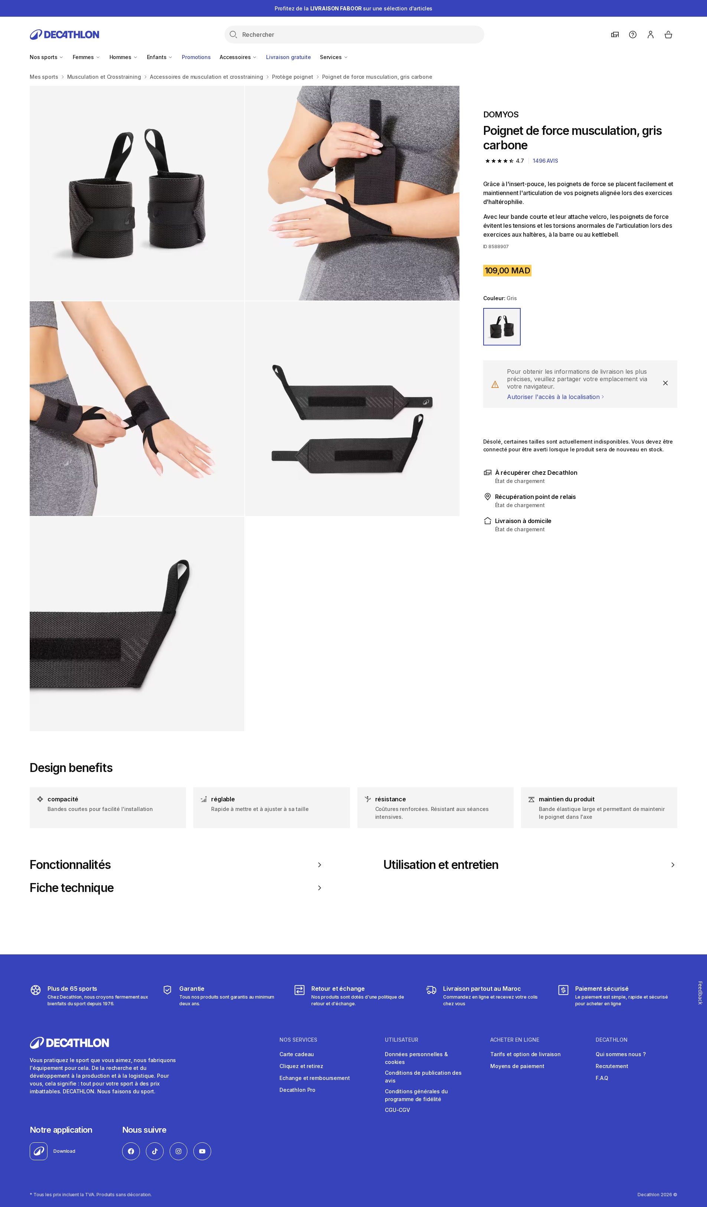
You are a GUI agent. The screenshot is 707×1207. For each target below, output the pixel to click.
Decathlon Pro (297, 1090)
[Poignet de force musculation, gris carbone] (137, 193)
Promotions (196, 57)
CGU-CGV (397, 1110)
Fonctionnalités (70, 865)
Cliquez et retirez (301, 1066)
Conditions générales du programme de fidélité (416, 1095)
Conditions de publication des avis (423, 1077)
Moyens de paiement (517, 1066)
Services (331, 57)
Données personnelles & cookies (416, 1058)
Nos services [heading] (298, 1040)
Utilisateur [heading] (401, 1040)
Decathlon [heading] (612, 1040)
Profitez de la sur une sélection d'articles (354, 8)
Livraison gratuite (288, 57)
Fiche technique (72, 888)
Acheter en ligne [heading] (514, 1040)
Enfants (157, 57)
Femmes (84, 57)
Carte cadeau (296, 1054)
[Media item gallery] (244, 408)
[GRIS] (502, 327)
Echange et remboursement (314, 1078)
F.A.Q (602, 1078)
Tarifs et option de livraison (525, 1054)
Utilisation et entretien (441, 865)
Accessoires (236, 57)
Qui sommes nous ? (621, 1054)
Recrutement (612, 1066)
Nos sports (44, 57)
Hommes (121, 57)
